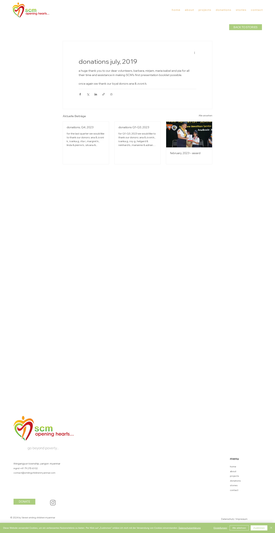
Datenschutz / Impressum (234, 519)
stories (234, 485)
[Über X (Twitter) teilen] (87, 94)
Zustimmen (259, 528)
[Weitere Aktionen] (194, 52)
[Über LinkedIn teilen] (95, 94)
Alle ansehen (205, 115)
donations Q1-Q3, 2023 (133, 127)
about (233, 471)
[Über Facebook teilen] (80, 94)
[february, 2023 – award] (189, 134)
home (233, 466)
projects (234, 476)
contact (234, 490)
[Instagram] (53, 502)
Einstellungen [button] (220, 528)
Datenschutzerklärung (190, 528)
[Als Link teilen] (103, 94)
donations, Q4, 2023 (80, 127)
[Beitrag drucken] (111, 94)
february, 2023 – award (185, 153)
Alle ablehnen (239, 528)
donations (235, 480)
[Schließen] (271, 527)
